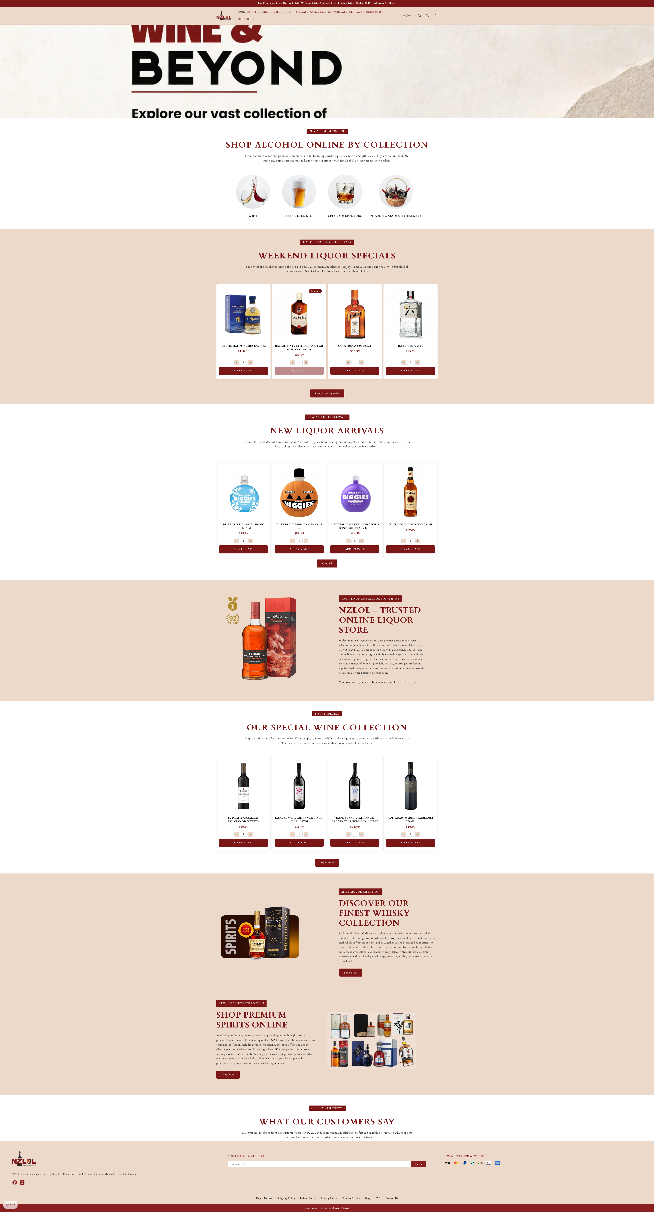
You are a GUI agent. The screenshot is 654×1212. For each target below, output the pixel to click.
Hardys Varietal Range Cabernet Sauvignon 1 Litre (355, 819)
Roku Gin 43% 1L (410, 346)
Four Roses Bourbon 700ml (410, 524)
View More (327, 862)
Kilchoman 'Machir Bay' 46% (243, 346)
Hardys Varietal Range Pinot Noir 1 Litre (299, 819)
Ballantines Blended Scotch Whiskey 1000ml (299, 347)
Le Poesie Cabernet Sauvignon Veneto (243, 819)
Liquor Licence (264, 1198)
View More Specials (327, 393)
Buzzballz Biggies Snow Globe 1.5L (243, 526)
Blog (367, 1198)
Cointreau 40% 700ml (354, 346)
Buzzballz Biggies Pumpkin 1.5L (299, 526)
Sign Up (418, 1164)
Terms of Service (351, 1198)
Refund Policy (308, 1198)
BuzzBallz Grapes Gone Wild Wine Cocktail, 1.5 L (355, 526)
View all (327, 563)
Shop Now (350, 972)
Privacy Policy (329, 1198)
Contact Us (391, 1198)
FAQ (378, 1198)
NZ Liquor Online (339, 1207)
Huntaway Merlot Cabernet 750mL (410, 819)
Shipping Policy (286, 1198)
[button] (253, 12)
